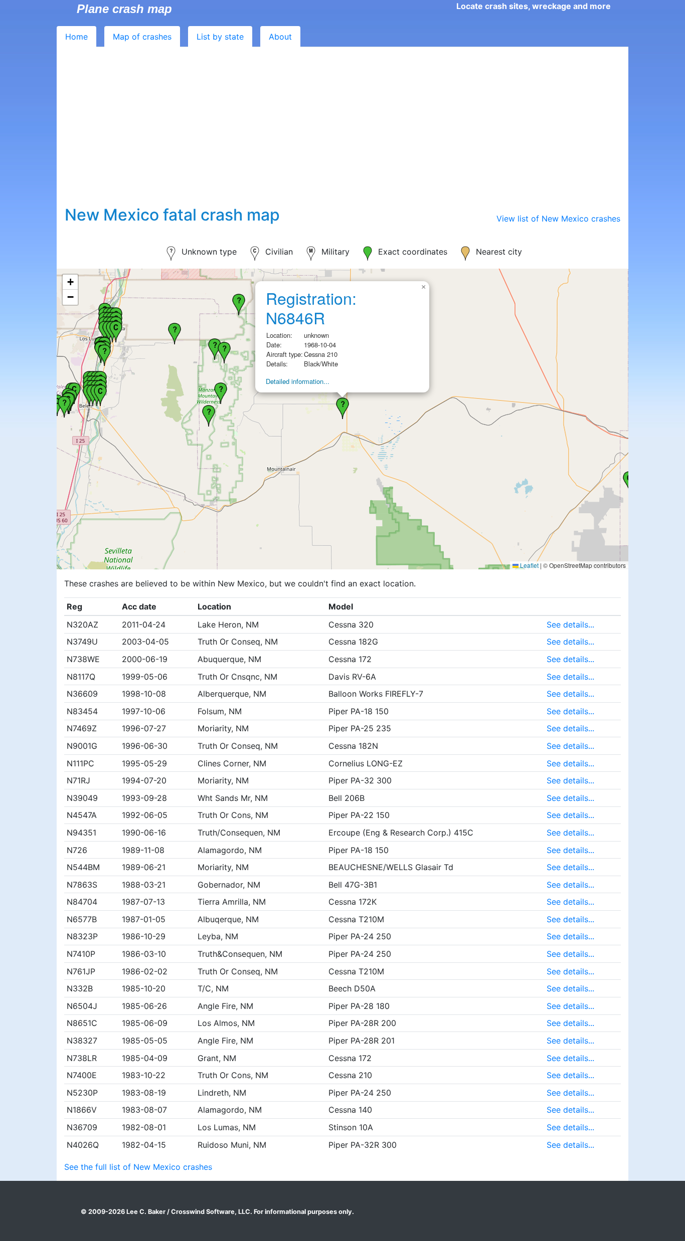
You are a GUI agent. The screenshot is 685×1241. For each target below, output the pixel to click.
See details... (570, 624)
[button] (64, 405)
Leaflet (529, 565)
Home (76, 37)
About (280, 37)
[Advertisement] (342, 130)
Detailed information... (297, 381)
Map (142, 37)
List (220, 37)
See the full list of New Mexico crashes (138, 1167)
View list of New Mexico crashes (558, 219)
